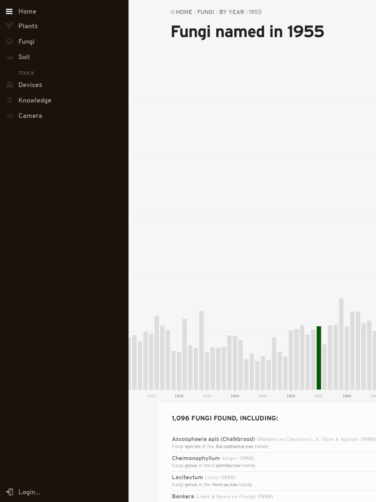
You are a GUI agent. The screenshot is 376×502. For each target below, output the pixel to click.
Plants (28, 26)
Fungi (205, 11)
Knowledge (34, 100)
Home (184, 11)
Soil (24, 57)
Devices (30, 85)
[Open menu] (9, 12)
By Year (231, 11)
